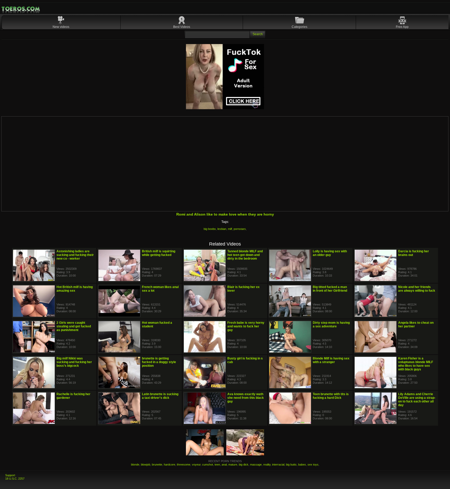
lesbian (221, 228)
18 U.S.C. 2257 (14, 478)
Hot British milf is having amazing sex (75, 288)
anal (224, 464)
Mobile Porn (21, 9)
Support (10, 475)
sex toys (313, 464)
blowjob (145, 464)
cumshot (207, 464)
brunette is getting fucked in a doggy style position (159, 362)
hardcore (169, 464)
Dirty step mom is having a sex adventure (331, 324)
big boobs (210, 228)
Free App (402, 27)
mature (232, 464)
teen (217, 464)
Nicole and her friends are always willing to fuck (416, 288)
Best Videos (181, 27)
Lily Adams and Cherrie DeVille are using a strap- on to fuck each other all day (416, 399)
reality (267, 464)
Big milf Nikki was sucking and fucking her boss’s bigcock (74, 362)
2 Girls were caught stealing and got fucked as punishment (74, 326)
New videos (61, 27)
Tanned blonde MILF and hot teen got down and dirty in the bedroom (245, 254)
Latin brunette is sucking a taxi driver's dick (160, 396)
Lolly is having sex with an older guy (330, 253)
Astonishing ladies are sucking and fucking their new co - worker (75, 254)
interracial (278, 464)
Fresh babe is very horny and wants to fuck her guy (245, 326)
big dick (243, 464)
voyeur (196, 464)
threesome (183, 464)
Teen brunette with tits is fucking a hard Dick (331, 396)
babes (302, 464)
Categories (299, 27)
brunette (157, 464)
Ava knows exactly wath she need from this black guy (245, 397)
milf (230, 228)
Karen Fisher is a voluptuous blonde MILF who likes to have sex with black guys (415, 364)
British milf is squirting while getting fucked (158, 253)
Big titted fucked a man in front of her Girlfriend (330, 288)
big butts (291, 464)
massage (256, 464)
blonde (135, 464)
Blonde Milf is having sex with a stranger (331, 360)
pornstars (240, 228)
